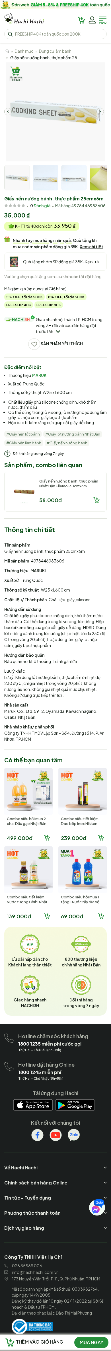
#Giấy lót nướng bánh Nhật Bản (72, 434)
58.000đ (50, 500)
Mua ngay (91, 1342)
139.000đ (19, 916)
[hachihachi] (55, 4)
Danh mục (24, 51)
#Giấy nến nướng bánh (67, 443)
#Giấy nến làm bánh (23, 443)
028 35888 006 (27, 1265)
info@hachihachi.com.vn (35, 1272)
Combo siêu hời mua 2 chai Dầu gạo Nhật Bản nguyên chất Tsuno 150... (26, 825)
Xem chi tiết (91, 246)
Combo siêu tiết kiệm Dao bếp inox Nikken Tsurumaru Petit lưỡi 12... (82, 823)
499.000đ (19, 838)
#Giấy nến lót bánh (23, 434)
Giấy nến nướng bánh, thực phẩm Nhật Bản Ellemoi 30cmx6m (68, 483)
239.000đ (73, 838)
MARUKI (40, 375)
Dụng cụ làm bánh (55, 51)
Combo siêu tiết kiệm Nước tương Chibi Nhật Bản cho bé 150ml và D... (28, 902)
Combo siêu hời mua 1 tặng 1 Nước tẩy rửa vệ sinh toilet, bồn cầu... (80, 902)
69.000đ (72, 916)
